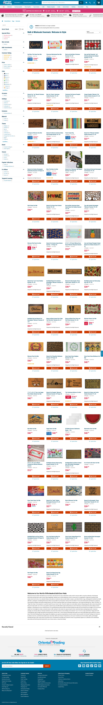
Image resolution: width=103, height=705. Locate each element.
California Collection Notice (64, 679)
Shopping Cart (24, 686)
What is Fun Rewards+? (7, 690)
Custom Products (89, 675)
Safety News (60, 681)
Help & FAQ (23, 677)
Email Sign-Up (5, 686)
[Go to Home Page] (2, 21)
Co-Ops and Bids (5, 677)
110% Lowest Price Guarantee (44, 683)
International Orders (25, 688)
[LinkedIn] (83, 665)
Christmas (80, 610)
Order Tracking (24, 679)
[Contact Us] (90, 2)
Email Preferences (25, 696)
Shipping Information (25, 685)
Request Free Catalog (6, 681)
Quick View (36, 73)
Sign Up (47, 666)
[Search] (81, 2)
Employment (40, 679)
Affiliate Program (41, 681)
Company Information (42, 675)
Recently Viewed (7, 627)
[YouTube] (95, 665)
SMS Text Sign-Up (6, 688)
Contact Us (23, 675)
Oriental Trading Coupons (7, 685)
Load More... (5, 90)
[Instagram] (99, 665)
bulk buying (42, 605)
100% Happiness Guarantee (44, 685)
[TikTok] (91, 665)
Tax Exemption (24, 692)
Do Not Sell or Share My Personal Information (68, 683)
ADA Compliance (24, 694)
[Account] (94, 2)
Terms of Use (61, 677)
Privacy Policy (61, 675)
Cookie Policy (61, 686)
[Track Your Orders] (86, 2)
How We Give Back (42, 677)
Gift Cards (4, 683)
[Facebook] (79, 665)
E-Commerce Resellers (63, 685)
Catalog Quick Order (6, 675)
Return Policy (24, 683)
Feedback (102, 353)
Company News (41, 688)
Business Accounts (6, 679)
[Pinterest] (87, 665)
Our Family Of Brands (42, 686)
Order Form (23, 681)
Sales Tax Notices (24, 690)
